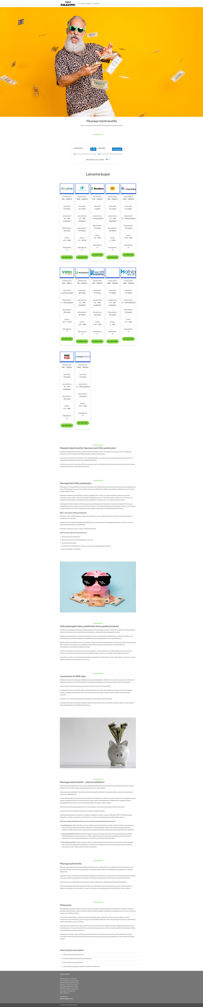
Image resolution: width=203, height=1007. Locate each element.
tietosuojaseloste (64, 993)
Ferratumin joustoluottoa (115, 464)
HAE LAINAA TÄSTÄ (67, 257)
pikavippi (95, 458)
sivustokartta (70, 991)
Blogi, (68, 989)
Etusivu (82, 3)
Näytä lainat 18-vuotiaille (108, 159)
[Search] (78, 3)
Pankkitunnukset (65, 636)
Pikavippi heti (64, 487)
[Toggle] (61, 954)
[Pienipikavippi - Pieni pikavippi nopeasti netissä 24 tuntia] (68, 3)
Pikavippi (88, 3)
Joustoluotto (64, 690)
